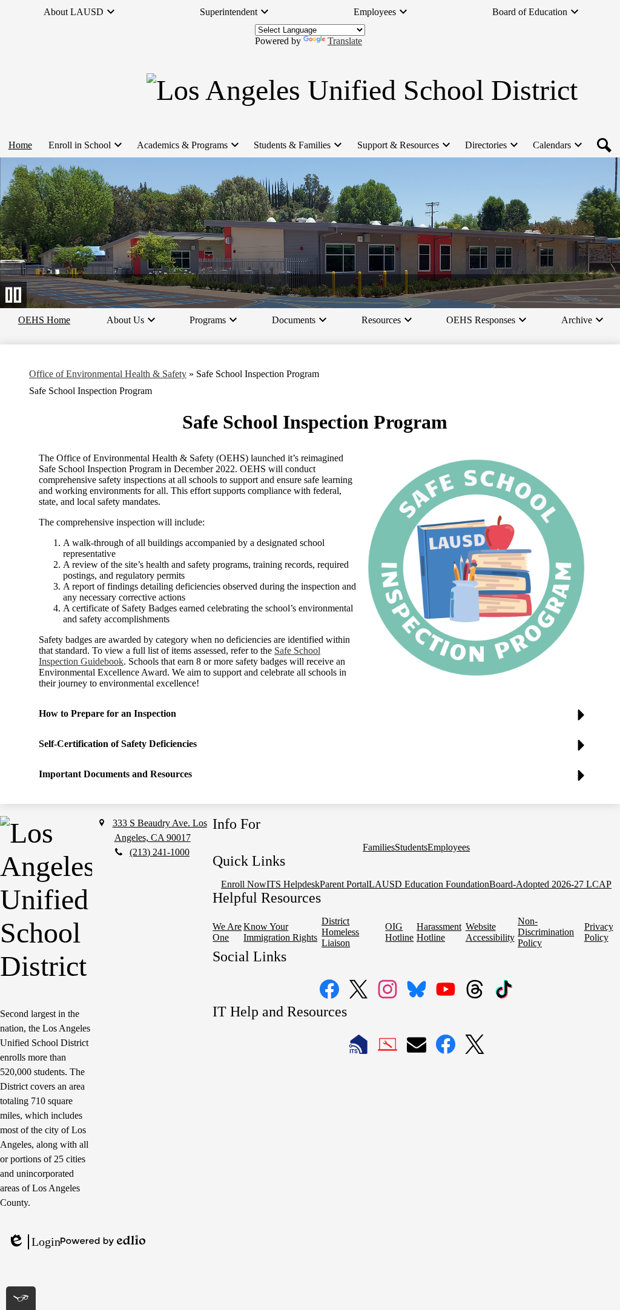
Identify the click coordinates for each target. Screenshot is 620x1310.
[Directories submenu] (490, 145)
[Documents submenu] (298, 320)
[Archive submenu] (581, 320)
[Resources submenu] (386, 320)
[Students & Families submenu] (297, 145)
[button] (315, 718)
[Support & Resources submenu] (402, 145)
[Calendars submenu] (556, 145)
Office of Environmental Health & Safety (107, 374)
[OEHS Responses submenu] (485, 320)
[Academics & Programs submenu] (187, 145)
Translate (345, 41)
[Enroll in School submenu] (84, 145)
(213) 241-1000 (160, 852)
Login (34, 1242)
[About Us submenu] (130, 320)
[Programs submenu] (212, 320)
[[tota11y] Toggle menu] (21, 1298)
